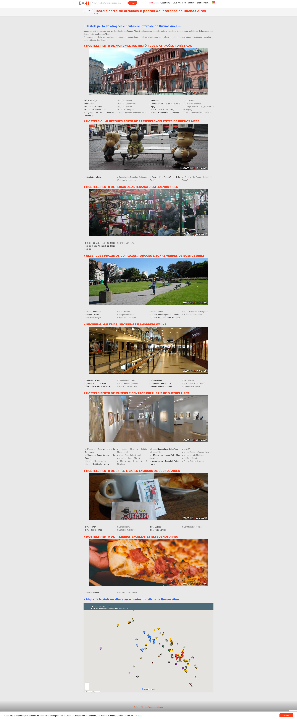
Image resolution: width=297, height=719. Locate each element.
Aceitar (286, 715)
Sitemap (144, 707)
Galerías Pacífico (93, 380)
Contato (137, 707)
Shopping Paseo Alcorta (161, 383)
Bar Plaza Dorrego (158, 530)
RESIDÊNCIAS (165, 3)
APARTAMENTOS (179, 3)
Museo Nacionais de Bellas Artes (164, 449)
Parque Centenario (126, 315)
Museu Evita (156, 452)
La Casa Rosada (125, 100)
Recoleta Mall (189, 380)
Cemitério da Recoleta (127, 103)
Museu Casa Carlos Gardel (130, 455)
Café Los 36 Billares (127, 530)
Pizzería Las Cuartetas (128, 592)
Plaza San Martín (93, 312)
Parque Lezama (92, 315)
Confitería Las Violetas (193, 527)
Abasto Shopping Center (96, 383)
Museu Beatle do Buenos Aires (196, 452)
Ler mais (138, 715)
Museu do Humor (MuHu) (129, 458)
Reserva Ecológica (93, 318)
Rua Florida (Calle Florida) (194, 383)
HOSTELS (152, 3)
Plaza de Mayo (91, 100)
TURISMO (190, 3)
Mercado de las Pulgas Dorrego (99, 386)
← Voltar (88, 11)
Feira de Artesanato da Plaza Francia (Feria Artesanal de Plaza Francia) (100, 246)
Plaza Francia (157, 312)
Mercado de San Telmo (128, 386)
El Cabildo (89, 103)
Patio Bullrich (156, 380)
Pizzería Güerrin (92, 592)
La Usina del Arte (191, 458)
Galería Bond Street (127, 380)
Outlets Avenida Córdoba (161, 386)
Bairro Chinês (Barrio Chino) (162, 109)
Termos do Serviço (155, 707)
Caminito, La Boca (93, 177)
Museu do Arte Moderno (193, 455)
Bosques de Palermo (127, 318)
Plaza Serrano (124, 312)
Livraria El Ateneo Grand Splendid (165, 113)
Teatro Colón (189, 100)
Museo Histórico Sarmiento (97, 464)
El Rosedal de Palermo (193, 315)
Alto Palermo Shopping (128, 383)
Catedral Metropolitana (127, 109)
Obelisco (154, 100)
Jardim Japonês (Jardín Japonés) (165, 315)
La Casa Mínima (125, 106)
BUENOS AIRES (202, 3)
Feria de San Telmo (127, 243)
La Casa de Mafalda (93, 106)
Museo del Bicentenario (96, 461)
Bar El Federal (124, 527)
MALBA (187, 449)
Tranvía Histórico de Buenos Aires (132, 113)
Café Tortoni (91, 527)
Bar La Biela (156, 527)
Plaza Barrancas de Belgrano (196, 312)
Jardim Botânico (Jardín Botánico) (165, 318)
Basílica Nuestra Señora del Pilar (197, 113)
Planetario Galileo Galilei (95, 109)
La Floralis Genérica (192, 103)
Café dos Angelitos (94, 530)
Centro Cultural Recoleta (194, 461)
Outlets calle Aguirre (192, 386)
